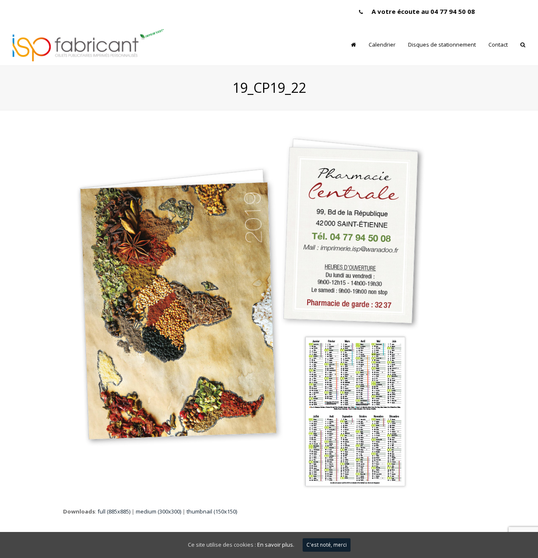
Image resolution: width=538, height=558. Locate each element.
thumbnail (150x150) (212, 511)
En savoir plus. (275, 544)
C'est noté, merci (326, 544)
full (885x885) (114, 511)
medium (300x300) (158, 511)
